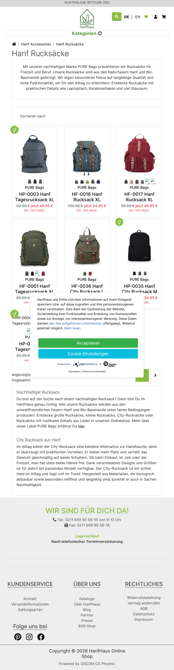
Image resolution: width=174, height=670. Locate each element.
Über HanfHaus (87, 604)
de (126, 17)
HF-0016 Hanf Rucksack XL (87, 196)
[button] (156, 16)
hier (81, 426)
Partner (87, 615)
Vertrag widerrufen (144, 603)
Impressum (144, 619)
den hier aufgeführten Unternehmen (75, 323)
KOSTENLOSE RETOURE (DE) (87, 2)
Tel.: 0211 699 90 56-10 (77, 519)
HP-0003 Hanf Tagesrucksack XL (34, 196)
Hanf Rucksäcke (70, 44)
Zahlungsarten (30, 609)
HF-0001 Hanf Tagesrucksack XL (34, 288)
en (137, 17)
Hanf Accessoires (36, 44)
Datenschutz (144, 614)
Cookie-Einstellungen (88, 353)
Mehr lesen (72, 328)
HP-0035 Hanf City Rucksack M (139, 288)
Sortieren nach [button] (32, 116)
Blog (87, 609)
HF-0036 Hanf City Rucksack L (87, 288)
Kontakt (30, 598)
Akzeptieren (88, 343)
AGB (143, 608)
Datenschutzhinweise (94, 371)
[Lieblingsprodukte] (147, 16)
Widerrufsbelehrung (144, 597)
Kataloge (86, 598)
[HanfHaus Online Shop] (87, 18)
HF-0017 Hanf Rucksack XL (139, 196)
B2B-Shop (87, 626)
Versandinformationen (30, 604)
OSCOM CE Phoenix (98, 663)
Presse (87, 620)
